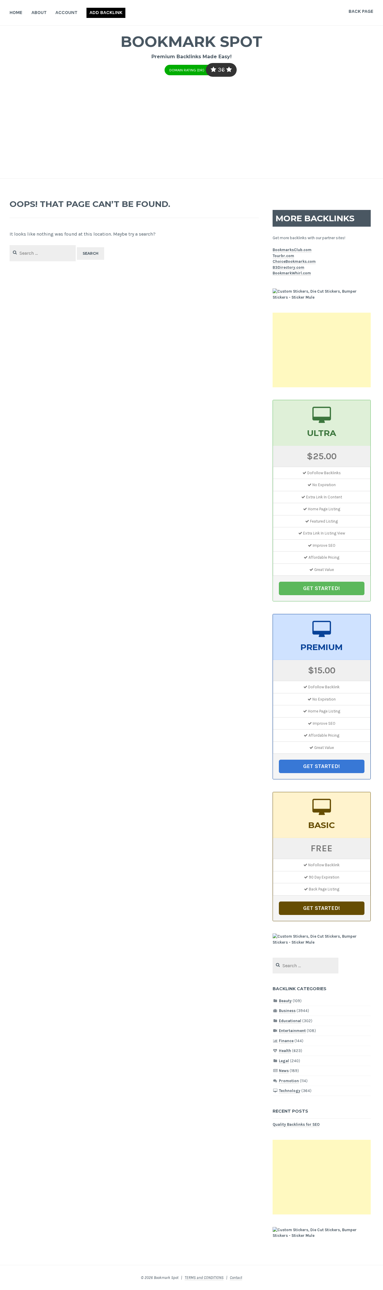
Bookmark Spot (191, 42)
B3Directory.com (288, 267)
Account (66, 12)
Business (287, 1010)
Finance (286, 1041)
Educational (290, 1021)
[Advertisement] (191, 133)
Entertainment (292, 1030)
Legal (284, 1061)
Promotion (289, 1081)
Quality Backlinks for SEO (296, 1124)
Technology (289, 1090)
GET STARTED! (321, 588)
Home (16, 12)
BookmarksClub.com (292, 250)
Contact (236, 1277)
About (39, 12)
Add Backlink (105, 12)
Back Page (361, 11)
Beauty (285, 1001)
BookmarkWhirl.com (292, 273)
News (284, 1070)
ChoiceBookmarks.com (294, 261)
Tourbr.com (283, 256)
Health (285, 1050)
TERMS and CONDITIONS (204, 1277)
